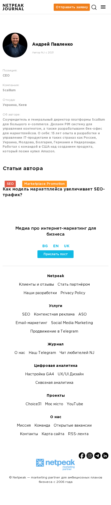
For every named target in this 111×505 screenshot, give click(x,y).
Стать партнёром (74, 285)
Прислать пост (55, 254)
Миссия (24, 426)
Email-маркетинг (31, 323)
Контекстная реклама (54, 315)
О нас (19, 353)
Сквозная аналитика (54, 383)
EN (56, 246)
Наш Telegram (42, 353)
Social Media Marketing (72, 323)
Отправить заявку (72, 7)
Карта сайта (53, 434)
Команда (42, 426)
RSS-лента (78, 434)
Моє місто (54, 404)
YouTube (75, 404)
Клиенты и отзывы (36, 285)
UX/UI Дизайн (71, 374)
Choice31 (33, 404)
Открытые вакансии (73, 426)
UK (66, 246)
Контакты (29, 434)
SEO (26, 315)
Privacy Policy (72, 293)
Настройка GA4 (39, 374)
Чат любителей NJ (77, 353)
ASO (82, 315)
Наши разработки (40, 293)
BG (45, 246)
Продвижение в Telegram (54, 332)
